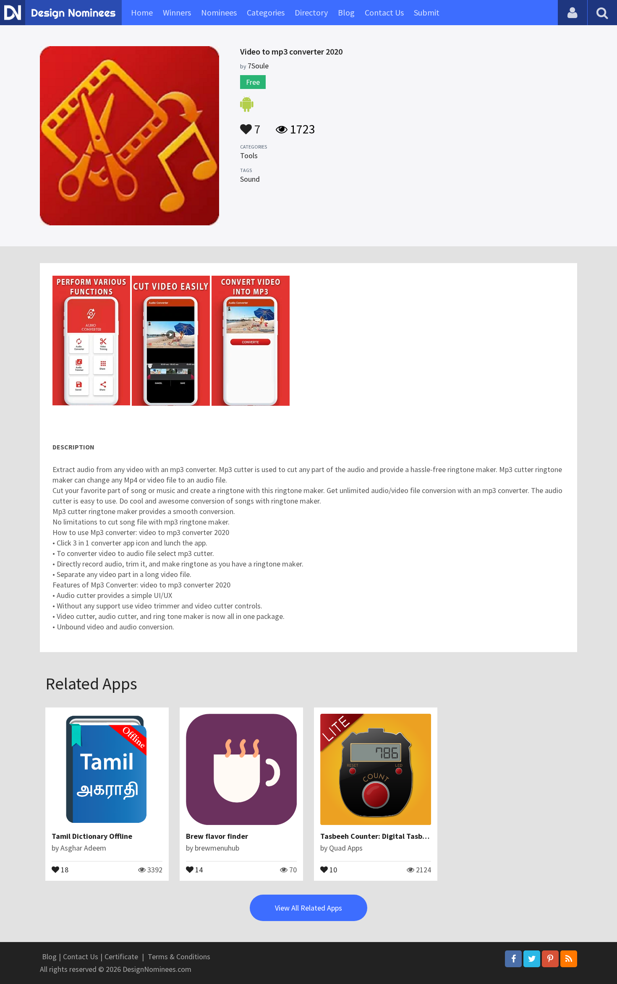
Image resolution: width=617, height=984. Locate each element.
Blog (346, 12)
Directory (311, 12)
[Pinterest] (550, 958)
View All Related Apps (308, 908)
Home (142, 12)
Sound (250, 179)
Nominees (219, 12)
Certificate (121, 956)
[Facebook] (513, 958)
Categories (266, 12)
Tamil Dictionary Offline (92, 836)
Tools (249, 155)
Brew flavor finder (217, 836)
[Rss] (568, 958)
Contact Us (384, 12)
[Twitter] (531, 958)
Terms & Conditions (179, 956)
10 (332, 869)
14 (198, 869)
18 (63, 869)
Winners (177, 12)
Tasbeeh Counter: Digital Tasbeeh (377, 836)
